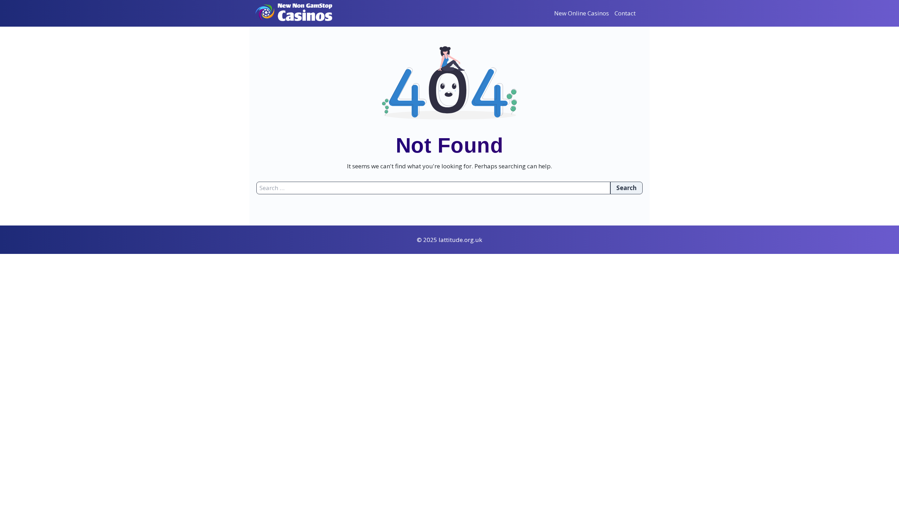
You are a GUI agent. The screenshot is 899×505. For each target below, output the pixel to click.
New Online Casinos (581, 13)
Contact (625, 13)
